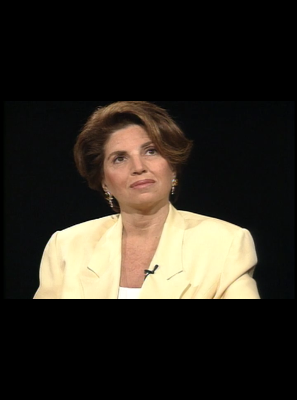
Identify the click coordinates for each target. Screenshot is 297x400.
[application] (148, 200)
